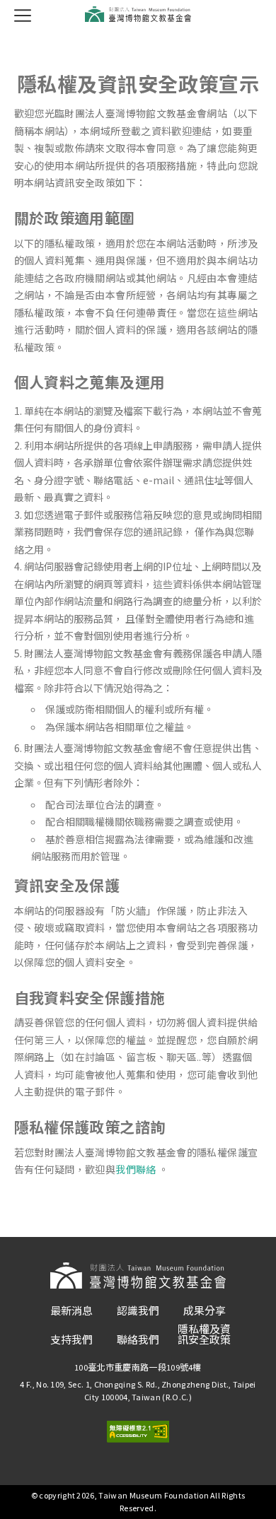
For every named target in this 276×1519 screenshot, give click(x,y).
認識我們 (138, 1311)
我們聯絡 (135, 1169)
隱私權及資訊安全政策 (204, 1334)
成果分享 (204, 1311)
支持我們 (71, 1340)
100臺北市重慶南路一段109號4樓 (138, 1367)
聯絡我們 (138, 1340)
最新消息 (71, 1311)
